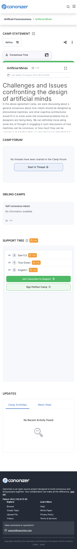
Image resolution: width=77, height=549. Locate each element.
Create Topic (13, 510)
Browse (10, 506)
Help (42, 506)
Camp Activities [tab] (17, 404)
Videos (10, 518)
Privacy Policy (46, 514)
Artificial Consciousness (17, 19)
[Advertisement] (38, 333)
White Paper (46, 510)
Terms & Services (48, 518)
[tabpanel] (38, 428)
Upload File (12, 514)
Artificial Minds (43, 19)
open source (24, 489)
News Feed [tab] (44, 404)
